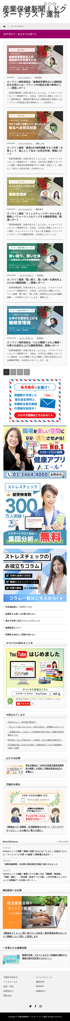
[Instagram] (40, 1005)
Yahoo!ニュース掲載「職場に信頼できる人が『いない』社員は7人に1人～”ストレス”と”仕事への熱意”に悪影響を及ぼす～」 (35, 853)
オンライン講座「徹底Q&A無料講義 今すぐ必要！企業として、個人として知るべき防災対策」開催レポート (35, 150)
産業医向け (8, 991)
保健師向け (41, 991)
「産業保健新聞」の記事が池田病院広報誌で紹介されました (30, 864)
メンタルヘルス (10, 982)
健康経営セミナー (13, 628)
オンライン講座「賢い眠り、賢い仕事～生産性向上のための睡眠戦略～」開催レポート (34, 281)
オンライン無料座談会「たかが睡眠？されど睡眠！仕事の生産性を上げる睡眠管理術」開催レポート (34, 344)
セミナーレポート (24, 77)
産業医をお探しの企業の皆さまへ (20, 614)
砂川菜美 (38, 77)
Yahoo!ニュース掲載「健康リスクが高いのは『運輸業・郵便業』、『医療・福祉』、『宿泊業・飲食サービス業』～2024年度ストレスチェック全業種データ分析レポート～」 (35, 877)
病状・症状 (8, 986)
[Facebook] (35, 1005)
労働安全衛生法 (10, 977)
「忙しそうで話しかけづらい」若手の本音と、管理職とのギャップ (36, 727)
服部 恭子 (39, 209)
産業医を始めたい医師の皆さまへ (20, 634)
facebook (54, 4)
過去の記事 (63, 842)
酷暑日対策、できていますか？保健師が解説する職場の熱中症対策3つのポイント (44, 957)
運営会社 (7, 995)
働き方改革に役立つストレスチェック (22, 621)
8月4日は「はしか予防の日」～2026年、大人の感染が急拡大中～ (35, 740)
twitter (50, 4)
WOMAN (40, 986)
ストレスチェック (44, 977)
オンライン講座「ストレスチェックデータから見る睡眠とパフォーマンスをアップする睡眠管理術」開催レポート (34, 216)
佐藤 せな (40, 143)
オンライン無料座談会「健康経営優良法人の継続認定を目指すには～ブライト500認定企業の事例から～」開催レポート (34, 84)
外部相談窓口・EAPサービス (18, 607)
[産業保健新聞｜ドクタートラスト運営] (35, 11)
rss (45, 4)
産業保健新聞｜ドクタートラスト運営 (32, 1017)
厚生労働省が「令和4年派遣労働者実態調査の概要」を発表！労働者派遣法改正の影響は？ (45, 768)
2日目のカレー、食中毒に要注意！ (22, 722)
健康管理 (40, 982)
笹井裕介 (40, 275)
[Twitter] (29, 1005)
